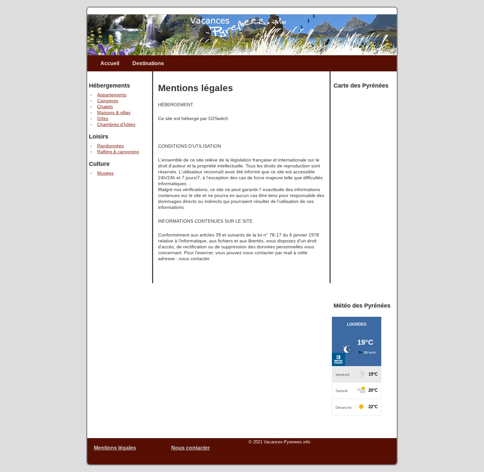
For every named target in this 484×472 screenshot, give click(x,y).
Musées (105, 173)
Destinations (148, 63)
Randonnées (110, 145)
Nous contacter (190, 448)
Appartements (111, 94)
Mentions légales (115, 448)
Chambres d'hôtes (116, 124)
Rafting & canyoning (118, 151)
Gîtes (102, 118)
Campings (107, 100)
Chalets (105, 106)
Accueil (109, 63)
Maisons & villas (113, 112)
